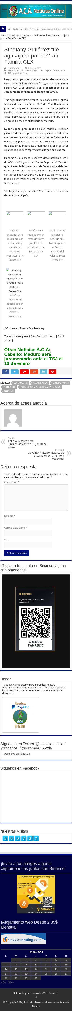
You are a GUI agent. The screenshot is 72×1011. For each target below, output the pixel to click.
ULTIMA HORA (30, 70)
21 (6, 973)
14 (6, 969)
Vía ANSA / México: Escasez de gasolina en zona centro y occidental (46, 454)
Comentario (11, 482)
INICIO (4, 35)
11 (46, 964)
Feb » (11, 982)
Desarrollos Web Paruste (43, 993)
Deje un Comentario (55, 70)
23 (26, 973)
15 (16, 969)
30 (26, 978)
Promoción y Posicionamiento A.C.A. (41, 387)
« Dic (3, 982)
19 (56, 969)
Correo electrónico (15, 527)
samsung (9, 391)
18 (46, 969)
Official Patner (61, 383)
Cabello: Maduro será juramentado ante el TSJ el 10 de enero (27, 443)
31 (36, 978)
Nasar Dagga (40, 383)
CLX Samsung (21, 383)
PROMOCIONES (20, 35)
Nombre (9, 515)
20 (66, 969)
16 (26, 969)
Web (6, 539)
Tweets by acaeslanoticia (16, 753)
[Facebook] (36, 998)
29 (16, 978)
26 (56, 973)
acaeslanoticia (14, 68)
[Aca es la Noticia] (36, 10)
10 (36, 964)
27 (66, 973)
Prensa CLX (9, 387)
